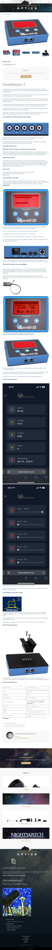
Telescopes (26, 789)
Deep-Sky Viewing (26, 806)
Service (26, 942)
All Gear (26, 937)
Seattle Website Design (23, 948)
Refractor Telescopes (26, 823)
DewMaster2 (8, 14)
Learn (26, 940)
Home (4, 14)
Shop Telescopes (26, 936)
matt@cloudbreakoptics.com (17, 921)
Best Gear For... (26, 939)
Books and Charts (26, 841)
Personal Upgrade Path (26, 757)
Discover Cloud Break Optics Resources (12, 880)
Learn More (26, 763)
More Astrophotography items (21, 738)
